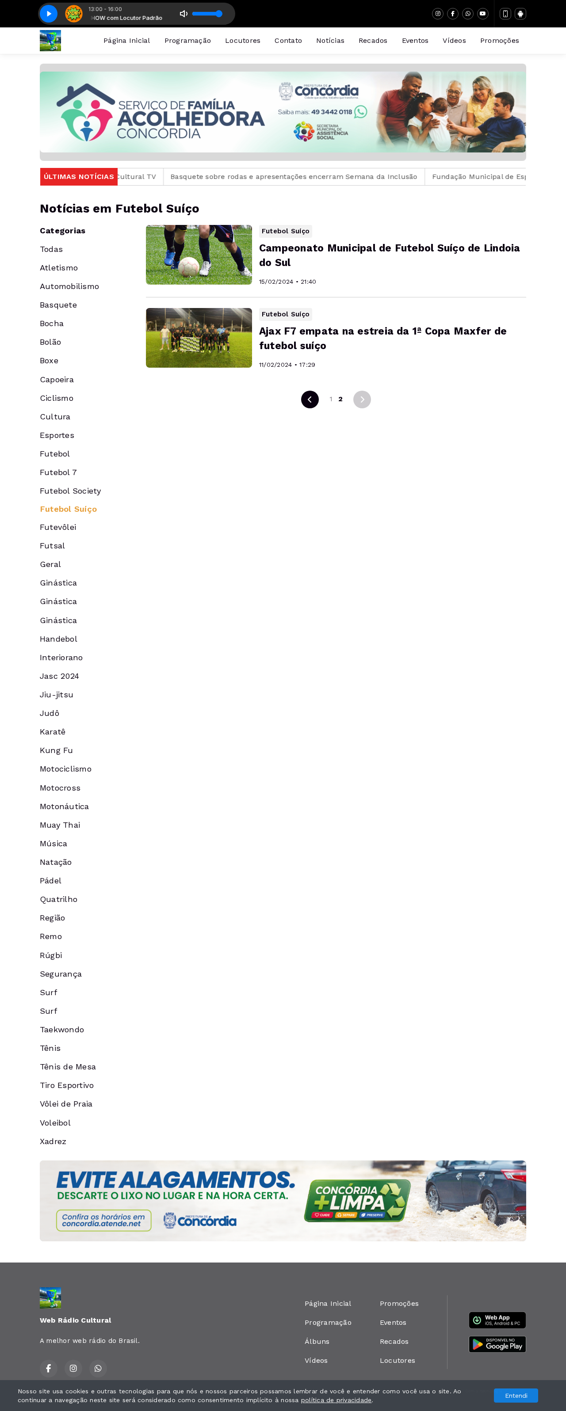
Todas (51, 249)
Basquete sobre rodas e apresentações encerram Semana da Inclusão (247, 176)
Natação (56, 862)
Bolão (50, 341)
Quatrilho (58, 899)
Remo (51, 936)
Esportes (57, 435)
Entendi (516, 1395)
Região (52, 917)
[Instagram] (438, 13)
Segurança (61, 973)
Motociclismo (66, 768)
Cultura (55, 416)
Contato (288, 40)
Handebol (58, 638)
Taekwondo (62, 1029)
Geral (50, 564)
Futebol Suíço (68, 508)
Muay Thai (60, 824)
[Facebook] (453, 13)
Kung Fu (56, 750)
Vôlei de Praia (66, 1103)
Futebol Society (70, 490)
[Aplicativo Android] (520, 13)
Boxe (49, 360)
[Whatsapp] (468, 13)
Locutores (242, 40)
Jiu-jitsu (56, 694)
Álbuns (317, 1341)
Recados (373, 40)
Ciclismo (56, 398)
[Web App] (505, 13)
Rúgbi (51, 955)
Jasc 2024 (59, 676)
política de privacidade (336, 1399)
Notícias (330, 40)
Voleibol (55, 1122)
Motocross (60, 787)
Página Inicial (126, 40)
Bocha (52, 323)
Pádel (50, 880)
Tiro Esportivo (67, 1085)
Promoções (499, 40)
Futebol (55, 453)
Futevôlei (58, 527)
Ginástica (58, 582)
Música (53, 843)
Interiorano (61, 657)
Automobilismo (69, 286)
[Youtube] (483, 13)
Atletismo (59, 267)
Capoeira (57, 379)
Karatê (52, 731)
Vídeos (454, 40)
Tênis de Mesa (68, 1066)
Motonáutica (64, 806)
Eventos (415, 40)
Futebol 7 (58, 472)
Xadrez (53, 1141)
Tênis (50, 1048)
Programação (187, 40)
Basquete (58, 304)
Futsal (52, 545)
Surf (48, 992)
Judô (49, 713)
